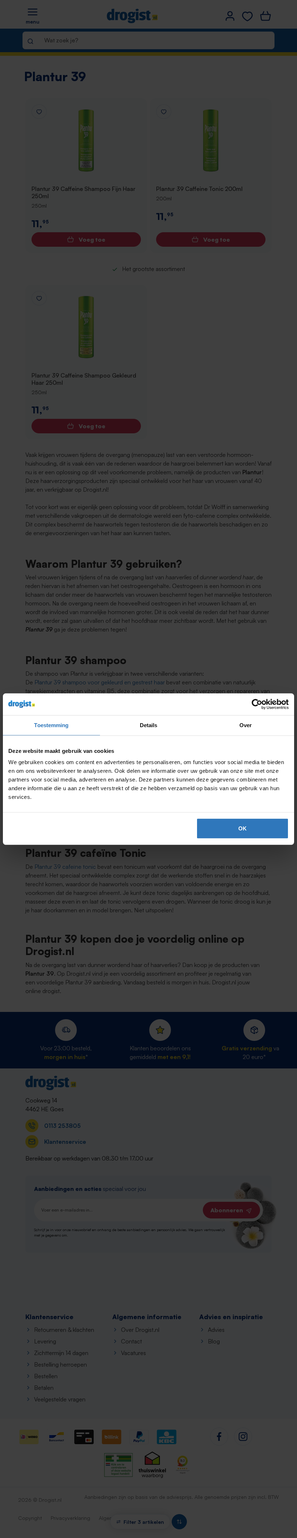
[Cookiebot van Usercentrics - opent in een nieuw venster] (257, 704)
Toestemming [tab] (51, 725)
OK (242, 828)
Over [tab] (245, 725)
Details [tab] (149, 725)
